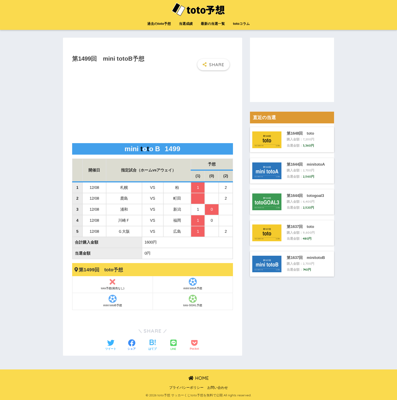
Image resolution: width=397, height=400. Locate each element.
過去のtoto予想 (159, 24)
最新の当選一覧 (213, 24)
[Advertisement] (152, 107)
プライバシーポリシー (186, 387)
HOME (201, 378)
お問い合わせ (217, 387)
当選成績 (186, 24)
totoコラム (241, 24)
